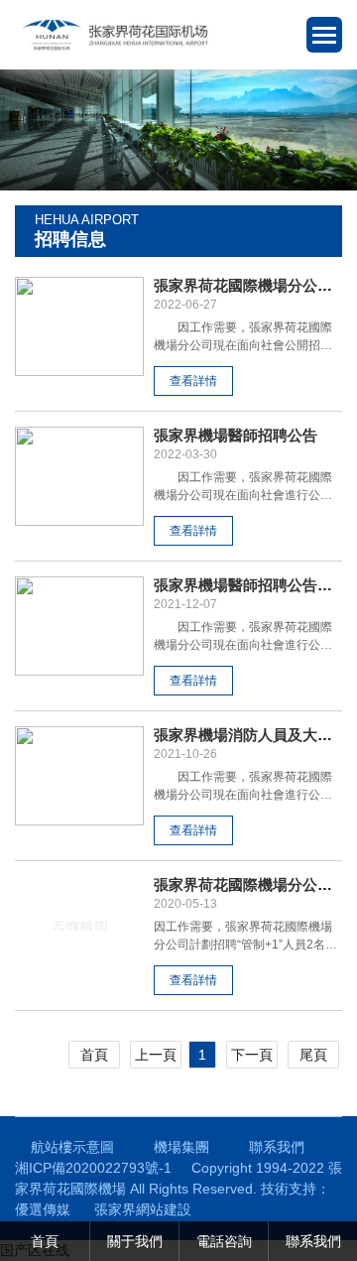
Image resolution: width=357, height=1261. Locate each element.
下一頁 (252, 1055)
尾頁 (313, 1055)
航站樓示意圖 (72, 1147)
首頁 (94, 1055)
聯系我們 (276, 1147)
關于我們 (135, 1241)
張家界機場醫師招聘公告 (235, 435)
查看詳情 (193, 381)
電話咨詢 (224, 1241)
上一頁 (156, 1055)
